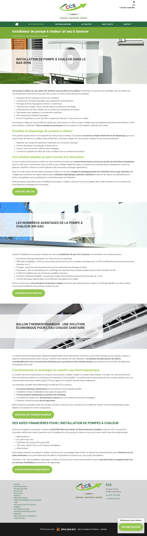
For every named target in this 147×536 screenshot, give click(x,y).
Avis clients (107, 24)
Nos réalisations (63, 24)
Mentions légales (21, 498)
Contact (127, 24)
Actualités (86, 24)
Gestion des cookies (21, 509)
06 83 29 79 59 (114, 499)
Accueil (17, 24)
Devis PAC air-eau (25, 191)
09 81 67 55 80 (114, 495)
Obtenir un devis (130, 527)
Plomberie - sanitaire (99, 529)
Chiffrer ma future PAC (28, 293)
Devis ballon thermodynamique (33, 414)
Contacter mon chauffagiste (32, 469)
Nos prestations (36, 24)
